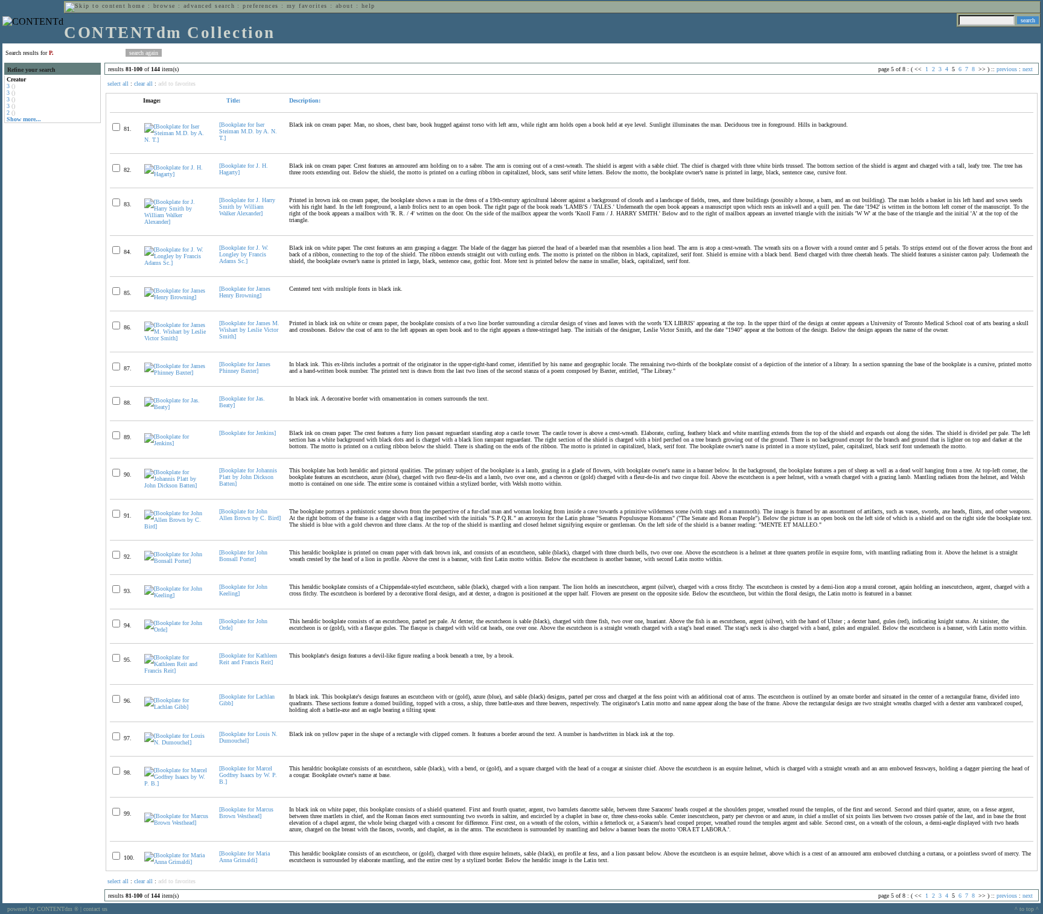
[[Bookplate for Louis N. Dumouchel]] (176, 742)
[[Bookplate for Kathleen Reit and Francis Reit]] (176, 670)
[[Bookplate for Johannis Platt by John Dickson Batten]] (176, 485)
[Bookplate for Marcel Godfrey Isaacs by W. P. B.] (248, 775)
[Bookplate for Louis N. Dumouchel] (248, 737)
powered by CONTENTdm (42, 909)
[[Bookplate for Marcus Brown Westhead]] (176, 822)
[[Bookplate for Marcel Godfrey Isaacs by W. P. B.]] (176, 783)
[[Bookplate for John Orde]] (176, 629)
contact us (95, 909)
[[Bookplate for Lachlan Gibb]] (176, 706)
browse (164, 5)
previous (1007, 69)
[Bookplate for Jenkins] (247, 433)
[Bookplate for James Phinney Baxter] (244, 367)
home (136, 5)
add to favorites (177, 83)
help (368, 5)
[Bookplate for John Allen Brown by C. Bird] (250, 514)
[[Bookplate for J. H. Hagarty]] (176, 174)
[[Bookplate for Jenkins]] (176, 443)
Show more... (24, 119)
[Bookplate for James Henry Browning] (244, 292)
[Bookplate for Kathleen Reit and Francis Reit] (248, 658)
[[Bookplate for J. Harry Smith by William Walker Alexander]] (176, 221)
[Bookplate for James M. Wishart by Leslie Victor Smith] (249, 330)
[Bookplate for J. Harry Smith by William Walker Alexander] (247, 207)
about (344, 5)
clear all (143, 83)
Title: (232, 100)
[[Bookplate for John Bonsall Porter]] (176, 560)
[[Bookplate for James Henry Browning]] (176, 297)
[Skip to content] (95, 5)
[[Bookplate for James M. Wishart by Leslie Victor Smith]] (176, 338)
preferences (260, 5)
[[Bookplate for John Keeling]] (176, 595)
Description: (305, 100)
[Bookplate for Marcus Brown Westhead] (246, 812)
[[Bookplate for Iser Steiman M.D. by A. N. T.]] (176, 139)
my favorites (307, 5)
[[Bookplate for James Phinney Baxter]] (176, 372)
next (1027, 69)
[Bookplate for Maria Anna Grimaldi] (244, 856)
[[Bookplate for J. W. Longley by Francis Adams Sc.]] (176, 262)
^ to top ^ (1027, 909)
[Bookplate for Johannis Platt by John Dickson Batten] (248, 477)
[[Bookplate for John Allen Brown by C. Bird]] (176, 526)
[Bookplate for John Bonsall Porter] (243, 555)
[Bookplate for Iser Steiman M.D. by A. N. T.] (248, 131)
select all (118, 83)
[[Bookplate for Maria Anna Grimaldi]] (176, 861)
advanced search (209, 5)
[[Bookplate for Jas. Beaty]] (176, 407)
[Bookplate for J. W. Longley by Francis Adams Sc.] (244, 254)
